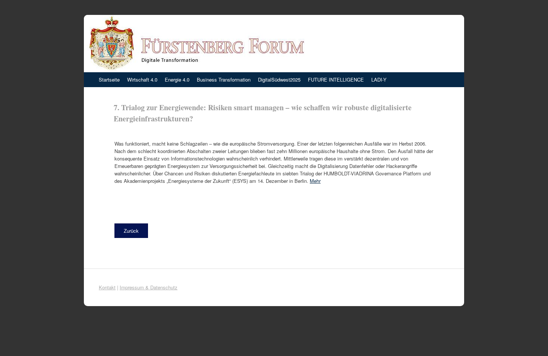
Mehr (315, 180)
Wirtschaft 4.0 (142, 79)
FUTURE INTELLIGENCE (336, 79)
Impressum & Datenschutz (148, 287)
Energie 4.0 (177, 79)
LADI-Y (379, 79)
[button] (131, 230)
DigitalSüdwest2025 (279, 79)
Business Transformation (224, 79)
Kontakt (107, 287)
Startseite (109, 79)
